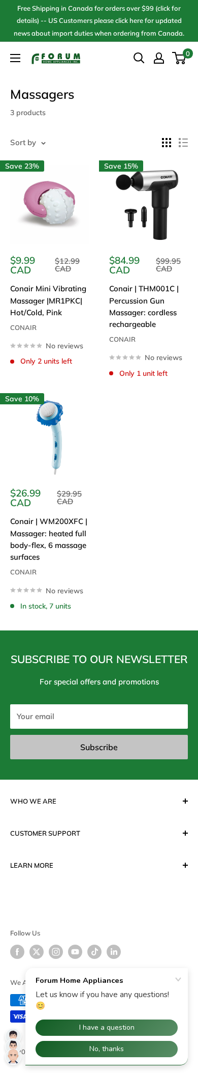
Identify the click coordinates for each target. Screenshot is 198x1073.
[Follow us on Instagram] (56, 952)
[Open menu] (15, 58)
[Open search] (139, 58)
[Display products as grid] (166, 142)
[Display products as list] (183, 142)
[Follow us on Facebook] (17, 952)
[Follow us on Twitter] (36, 952)
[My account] (159, 58)
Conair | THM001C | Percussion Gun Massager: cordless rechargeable (144, 306)
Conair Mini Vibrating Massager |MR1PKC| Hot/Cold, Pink (48, 300)
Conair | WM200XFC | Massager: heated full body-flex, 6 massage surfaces (48, 539)
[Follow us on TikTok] (94, 952)
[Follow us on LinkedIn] (114, 952)
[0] (179, 58)
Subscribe (99, 747)
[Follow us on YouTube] (75, 952)
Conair (23, 327)
